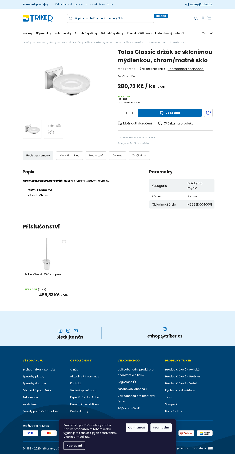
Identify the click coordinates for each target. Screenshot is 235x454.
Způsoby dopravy (35, 383)
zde (87, 437)
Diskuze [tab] (117, 155)
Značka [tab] (139, 155)
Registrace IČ (127, 382)
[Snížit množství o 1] (120, 113)
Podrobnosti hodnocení (186, 69)
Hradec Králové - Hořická (182, 370)
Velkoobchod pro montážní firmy (136, 398)
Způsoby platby (33, 376)
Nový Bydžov (173, 411)
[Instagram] (68, 331)
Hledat (161, 16)
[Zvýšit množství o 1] (132, 113)
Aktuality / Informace (84, 376)
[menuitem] (28, 33)
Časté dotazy (79, 411)
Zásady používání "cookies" (41, 411)
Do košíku (172, 113)
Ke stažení (30, 404)
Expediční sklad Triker (85, 397)
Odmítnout (136, 428)
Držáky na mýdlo (139, 143)
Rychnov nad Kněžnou (180, 390)
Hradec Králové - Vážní (181, 383)
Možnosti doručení (137, 123)
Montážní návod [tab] (69, 155)
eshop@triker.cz (201, 4)
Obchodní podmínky (37, 390)
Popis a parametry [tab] (38, 155)
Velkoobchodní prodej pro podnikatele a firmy (84, 4)
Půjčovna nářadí (129, 408)
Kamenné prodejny (35, 4)
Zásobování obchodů (132, 389)
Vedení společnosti (83, 390)
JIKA (132, 76)
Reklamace (30, 397)
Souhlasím (161, 428)
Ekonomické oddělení (84, 404)
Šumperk (171, 404)
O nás (74, 370)
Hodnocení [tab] (96, 155)
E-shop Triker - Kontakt (39, 370)
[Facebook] (60, 331)
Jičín (168, 397)
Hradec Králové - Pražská (182, 376)
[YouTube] (76, 331)
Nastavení (74, 446)
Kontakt (75, 383)
